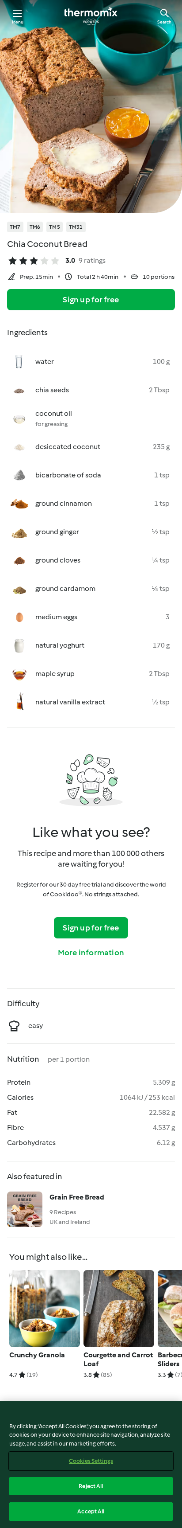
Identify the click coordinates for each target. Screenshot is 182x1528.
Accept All (90, 1511)
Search (164, 22)
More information (91, 952)
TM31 (76, 227)
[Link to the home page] (91, 16)
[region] (91, 1464)
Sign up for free (91, 300)
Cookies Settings (91, 1461)
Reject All (91, 1486)
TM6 (35, 227)
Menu (18, 22)
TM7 (15, 227)
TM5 (54, 227)
